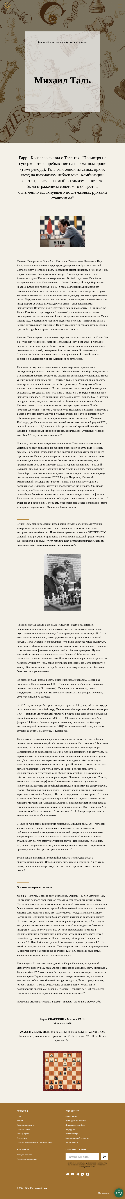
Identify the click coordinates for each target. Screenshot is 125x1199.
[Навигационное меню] (120, 6)
